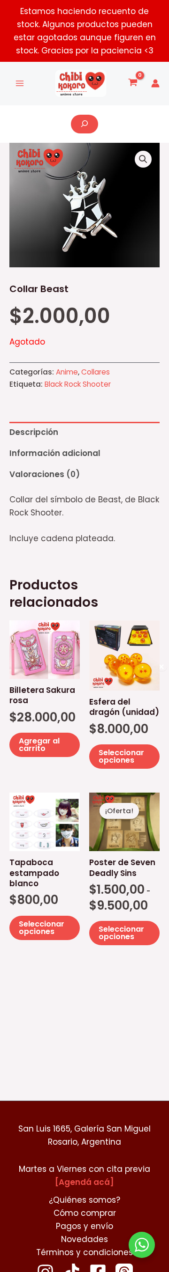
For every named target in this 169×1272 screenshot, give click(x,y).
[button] (143, 159)
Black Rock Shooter (78, 384)
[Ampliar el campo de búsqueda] (84, 124)
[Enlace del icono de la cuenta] (155, 83)
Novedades (84, 1239)
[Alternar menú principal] (19, 84)
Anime (67, 372)
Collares (95, 372)
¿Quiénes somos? (84, 1200)
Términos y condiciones (84, 1252)
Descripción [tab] (33, 432)
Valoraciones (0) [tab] (44, 474)
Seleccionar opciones (121, 756)
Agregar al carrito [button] (39, 744)
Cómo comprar (85, 1213)
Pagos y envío (84, 1226)
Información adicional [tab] (54, 453)
